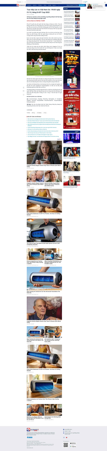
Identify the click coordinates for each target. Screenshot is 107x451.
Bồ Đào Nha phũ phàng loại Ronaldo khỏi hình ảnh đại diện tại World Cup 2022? (43, 131)
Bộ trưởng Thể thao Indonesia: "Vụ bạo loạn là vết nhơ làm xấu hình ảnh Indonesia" (43, 120)
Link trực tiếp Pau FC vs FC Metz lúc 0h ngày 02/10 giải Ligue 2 (40, 134)
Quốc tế (34, 5)
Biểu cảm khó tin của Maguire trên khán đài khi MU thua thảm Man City (41, 119)
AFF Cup (33, 112)
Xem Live (82, 5)
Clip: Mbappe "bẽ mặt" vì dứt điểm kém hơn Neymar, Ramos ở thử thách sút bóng (43, 136)
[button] (20, 2)
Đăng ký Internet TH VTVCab (72, 5)
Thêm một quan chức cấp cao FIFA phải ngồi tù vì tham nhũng (39, 132)
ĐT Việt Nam (39, 112)
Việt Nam (29, 5)
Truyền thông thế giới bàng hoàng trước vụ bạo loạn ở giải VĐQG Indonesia (42, 127)
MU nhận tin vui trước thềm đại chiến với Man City (37, 129)
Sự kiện (49, 5)
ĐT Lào (45, 112)
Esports (54, 5)
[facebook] (24, 88)
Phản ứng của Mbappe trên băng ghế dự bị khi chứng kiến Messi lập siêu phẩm (43, 122)
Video (45, 5)
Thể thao (40, 5)
